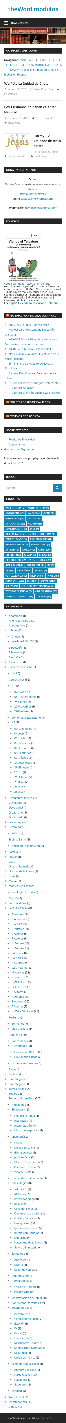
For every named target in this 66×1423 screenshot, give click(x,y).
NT (13, 722)
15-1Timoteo (21, 767)
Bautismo (20, 1203)
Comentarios (17, 679)
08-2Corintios (22, 753)
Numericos (18, 977)
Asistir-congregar (25, 1199)
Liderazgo (20, 1237)
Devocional (16, 807)
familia (28, 549)
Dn (32, 534)
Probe (53, 575)
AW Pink (33, 513)
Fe (15, 1328)
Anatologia (16, 616)
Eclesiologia (16, 822)
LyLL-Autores (19, 967)
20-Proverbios (23, 706)
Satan (12, 1069)
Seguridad (20, 1352)
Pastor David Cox (43, 89)
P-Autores (17, 992)
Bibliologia (15, 518)
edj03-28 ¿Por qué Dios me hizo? (29, 325)
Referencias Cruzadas (25, 1063)
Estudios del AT (17, 544)
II (7, 64)
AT (13, 685)
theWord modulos (33, 9)
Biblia (48, 513)
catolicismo (15, 523)
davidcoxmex (33, 194)
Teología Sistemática (21, 1098)
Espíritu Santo (16, 539)
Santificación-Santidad (28, 1347)
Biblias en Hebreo (15, 74)
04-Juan (19, 733)
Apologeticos (17, 625)
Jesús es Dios (22, 1157)
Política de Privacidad (22, 439)
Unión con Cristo (24, 1357)
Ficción (13, 857)
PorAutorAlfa (17, 908)
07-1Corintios (22, 748)
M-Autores (18, 972)
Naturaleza (20, 1379)
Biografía (14, 657)
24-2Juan (19, 787)
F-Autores (17, 938)
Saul (14, 673)
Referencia (15, 1034)
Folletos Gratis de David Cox (30, 402)
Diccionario (16, 812)
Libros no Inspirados (27, 1130)
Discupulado (15, 534)
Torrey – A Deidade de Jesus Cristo (47, 141)
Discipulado (16, 817)
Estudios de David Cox (25, 416)
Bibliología (15, 647)
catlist (33, 518)
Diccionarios (19, 1046)
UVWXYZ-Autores (22, 1011)
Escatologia (16, 827)
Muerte (18, 1264)
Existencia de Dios (25, 1375)
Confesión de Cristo (26, 1318)
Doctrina (47, 534)
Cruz (17, 1142)
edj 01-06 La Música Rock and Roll (30, 349)
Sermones (18, 1023)
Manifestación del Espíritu (27, 1298)
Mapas (13, 881)
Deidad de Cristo (24, 1147)
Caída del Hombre (25, 1287)
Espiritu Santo (17, 839)
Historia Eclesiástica (20, 560)
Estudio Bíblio (41, 539)
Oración (24, 570)
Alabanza (20, 1194)
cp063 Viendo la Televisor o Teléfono (27, 283)
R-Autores (18, 996)
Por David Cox (16, 575)
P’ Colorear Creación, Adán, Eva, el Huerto (34, 392)
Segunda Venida (24, 1269)
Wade (10, 596)
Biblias (28, 69)
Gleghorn (13, 555)
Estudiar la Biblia (24, 1116)
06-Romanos (22, 743)
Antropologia (38, 508)
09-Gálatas (21, 757)
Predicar (37, 575)
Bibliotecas (15, 652)
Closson (35, 523)
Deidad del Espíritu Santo (27, 1178)
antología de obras (23, 892)
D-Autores (18, 929)
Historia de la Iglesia (21, 871)
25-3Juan (19, 791)
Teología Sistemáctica (37, 586)
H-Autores (18, 948)
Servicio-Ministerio (26, 1247)
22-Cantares (21, 711)
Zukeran (43, 596)
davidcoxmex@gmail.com (37, 198)
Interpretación (23, 1125)
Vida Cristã (15, 1406)
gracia (30, 555)
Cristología (18, 1136)
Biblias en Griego (45, 69)
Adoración (20, 1189)
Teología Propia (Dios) (25, 1364)
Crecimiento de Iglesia (28, 1213)
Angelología (15, 508)
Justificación (21, 1338)
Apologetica (15, 513)
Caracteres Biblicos (20, 667)
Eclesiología (19, 1183)
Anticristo (20, 1260)
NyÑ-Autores (19, 982)
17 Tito (18, 772)
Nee (10, 570)
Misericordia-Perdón (26, 1343)
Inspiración (14, 565)
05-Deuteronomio (25, 696)
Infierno (16, 833)
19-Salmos (20, 701)
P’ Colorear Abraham (21, 388)
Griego (45, 555)
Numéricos (37, 64)
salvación (48, 581)
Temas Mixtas (17, 1089)
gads (44, 549)
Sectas (12, 586)
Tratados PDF (17, 1397)
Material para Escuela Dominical (33, 315)
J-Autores (17, 958)
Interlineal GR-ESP (23, 641)
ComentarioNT (16, 528)
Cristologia (10, 93)
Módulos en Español (21, 886)
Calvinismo (16, 662)
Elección (19, 1323)
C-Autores (18, 924)
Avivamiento (22, 1314)
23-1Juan (19, 782)
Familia (13, 852)
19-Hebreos (21, 777)
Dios (34, 528)
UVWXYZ (15, 69)
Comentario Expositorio (26, 717)
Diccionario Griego (26, 1057)
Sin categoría (17, 1079)
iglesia (45, 560)
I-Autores (17, 953)
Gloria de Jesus (23, 1152)
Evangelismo (40, 544)
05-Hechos (21, 738)
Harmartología (20, 1280)
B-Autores (18, 919)
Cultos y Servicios (25, 1218)
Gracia (18, 1333)
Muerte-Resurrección (27, 1162)
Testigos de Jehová (19, 591)
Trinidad (17, 1391)
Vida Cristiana (46, 591)
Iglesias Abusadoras (26, 1233)
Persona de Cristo (25, 1167)
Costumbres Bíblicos (21, 798)
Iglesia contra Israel (26, 1228)
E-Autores (17, 933)
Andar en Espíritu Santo (26, 846)
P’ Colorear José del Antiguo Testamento (34, 383)
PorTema (14, 1017)
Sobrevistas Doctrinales (26, 1303)
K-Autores (18, 962)
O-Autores (18, 987)
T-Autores (17, 1006)
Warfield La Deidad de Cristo (26, 83)
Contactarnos (17, 444)
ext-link (12, 549)
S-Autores (18, 1001)
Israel (12, 876)
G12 (11, 861)
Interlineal (35, 565)
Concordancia (20, 1041)
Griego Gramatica (20, 866)
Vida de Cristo (23, 1172)
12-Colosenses (23, 762)
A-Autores (18, 914)
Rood (32, 581)
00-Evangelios (23, 728)
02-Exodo (20, 692)
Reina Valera (15, 581)
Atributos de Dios (25, 1370)
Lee (50, 565)
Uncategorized (18, 1402)
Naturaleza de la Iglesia (28, 1242)
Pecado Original (24, 1292)
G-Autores (18, 943)
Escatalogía (18, 1253)
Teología (14, 1093)
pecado (40, 570)
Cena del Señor (23, 1208)
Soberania (20, 1384)
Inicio (23, 60)
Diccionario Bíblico (25, 1052)
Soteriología (19, 1307)
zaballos (26, 596)
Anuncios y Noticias (21, 620)
